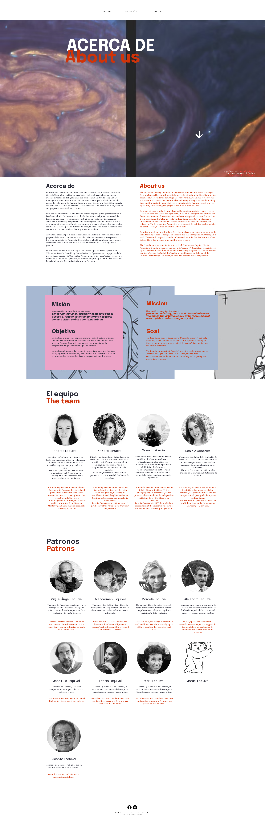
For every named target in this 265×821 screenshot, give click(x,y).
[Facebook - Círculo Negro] (129, 807)
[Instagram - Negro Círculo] (135, 807)
